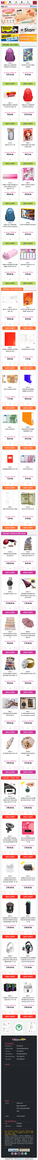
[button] (35, 2)
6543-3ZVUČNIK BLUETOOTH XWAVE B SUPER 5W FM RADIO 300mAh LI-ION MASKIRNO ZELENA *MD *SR (10, 918)
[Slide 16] (29, 22)
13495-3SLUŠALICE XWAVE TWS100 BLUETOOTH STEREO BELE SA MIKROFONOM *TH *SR (10, 958)
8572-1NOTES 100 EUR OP (10, 428)
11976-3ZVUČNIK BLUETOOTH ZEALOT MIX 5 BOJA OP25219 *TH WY (28, 878)
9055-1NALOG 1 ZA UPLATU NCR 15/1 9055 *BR (10, 309)
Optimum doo (21, 1159)
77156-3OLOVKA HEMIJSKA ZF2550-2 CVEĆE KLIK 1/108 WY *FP (28, 554)
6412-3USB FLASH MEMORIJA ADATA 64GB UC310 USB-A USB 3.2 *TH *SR (28, 839)
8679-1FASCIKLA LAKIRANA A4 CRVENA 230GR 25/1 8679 (10, 349)
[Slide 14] (26, 22)
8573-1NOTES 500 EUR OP (28, 468)
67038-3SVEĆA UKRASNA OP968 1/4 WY (28, 672)
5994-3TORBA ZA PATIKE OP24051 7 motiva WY (28, 185)
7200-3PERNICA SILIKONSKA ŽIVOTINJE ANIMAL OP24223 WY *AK (10, 264)
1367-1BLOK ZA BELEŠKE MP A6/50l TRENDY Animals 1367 (28, 309)
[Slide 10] (20, 22)
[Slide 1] (6, 22)
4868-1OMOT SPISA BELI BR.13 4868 (10, 508)
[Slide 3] (9, 22)
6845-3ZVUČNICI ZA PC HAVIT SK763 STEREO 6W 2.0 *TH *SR (10, 998)
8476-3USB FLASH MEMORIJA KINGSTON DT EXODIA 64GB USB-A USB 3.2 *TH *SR (10, 799)
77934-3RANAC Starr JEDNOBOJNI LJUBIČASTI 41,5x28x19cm (10, 65)
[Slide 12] (23, 22)
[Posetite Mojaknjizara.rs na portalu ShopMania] (13, 1150)
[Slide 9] (18, 22)
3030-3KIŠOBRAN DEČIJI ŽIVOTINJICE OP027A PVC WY (10, 713)
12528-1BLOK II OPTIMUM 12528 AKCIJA (28, 224)
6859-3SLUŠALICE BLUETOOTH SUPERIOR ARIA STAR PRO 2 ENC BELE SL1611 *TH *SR (28, 998)
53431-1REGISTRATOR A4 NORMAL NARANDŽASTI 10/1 (28, 429)
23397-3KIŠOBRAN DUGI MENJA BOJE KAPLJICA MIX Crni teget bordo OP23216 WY (27, 594)
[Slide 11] (22, 22)
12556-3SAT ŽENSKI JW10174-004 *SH (10, 752)
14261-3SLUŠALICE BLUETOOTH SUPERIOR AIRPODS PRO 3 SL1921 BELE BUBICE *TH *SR (10, 878)
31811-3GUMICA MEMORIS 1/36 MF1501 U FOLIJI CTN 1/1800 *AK (10, 105)
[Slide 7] (15, 22)
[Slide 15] (28, 22)
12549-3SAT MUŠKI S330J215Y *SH (10, 593)
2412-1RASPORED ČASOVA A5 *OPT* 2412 (28, 264)
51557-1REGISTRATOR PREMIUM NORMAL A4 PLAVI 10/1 (28, 389)
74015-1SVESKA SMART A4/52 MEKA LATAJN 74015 (28, 145)
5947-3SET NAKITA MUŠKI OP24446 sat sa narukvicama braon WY (28, 713)
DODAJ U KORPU (10, 84)
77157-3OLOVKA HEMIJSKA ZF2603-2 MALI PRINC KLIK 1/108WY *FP (10, 673)
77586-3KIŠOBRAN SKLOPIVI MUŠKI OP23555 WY (10, 554)
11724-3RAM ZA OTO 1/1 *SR (10, 144)
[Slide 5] (12, 22)
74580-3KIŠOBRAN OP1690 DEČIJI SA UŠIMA (28, 753)
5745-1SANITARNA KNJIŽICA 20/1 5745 (10, 468)
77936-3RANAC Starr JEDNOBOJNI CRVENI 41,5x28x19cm (28, 105)
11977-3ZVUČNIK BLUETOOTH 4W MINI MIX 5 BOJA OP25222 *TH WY (28, 798)
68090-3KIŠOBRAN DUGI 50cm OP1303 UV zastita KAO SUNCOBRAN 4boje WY (28, 634)
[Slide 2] (8, 22)
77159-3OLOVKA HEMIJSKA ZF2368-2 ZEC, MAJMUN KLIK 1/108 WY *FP (10, 634)
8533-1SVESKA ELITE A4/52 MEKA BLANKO (27, 65)
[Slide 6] (14, 22)
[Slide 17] (31, 22)
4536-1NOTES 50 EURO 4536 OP (10, 388)
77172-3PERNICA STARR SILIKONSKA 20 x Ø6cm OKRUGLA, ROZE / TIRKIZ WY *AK (10, 185)
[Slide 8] (17, 22)
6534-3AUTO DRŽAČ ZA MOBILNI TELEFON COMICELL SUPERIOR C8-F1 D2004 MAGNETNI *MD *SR (10, 839)
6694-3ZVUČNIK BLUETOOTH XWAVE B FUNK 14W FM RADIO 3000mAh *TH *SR (28, 918)
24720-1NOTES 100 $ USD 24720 (28, 508)
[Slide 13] (25, 22)
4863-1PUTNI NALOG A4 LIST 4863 (28, 348)
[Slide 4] (11, 22)
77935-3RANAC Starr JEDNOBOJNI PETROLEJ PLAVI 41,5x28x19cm (10, 224)
